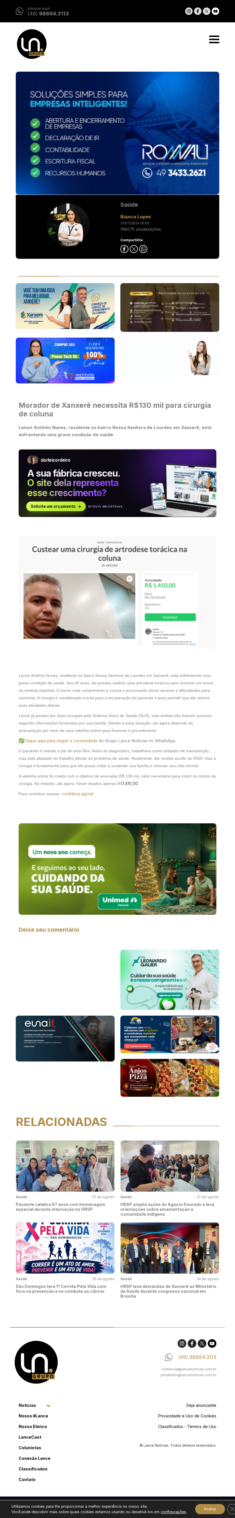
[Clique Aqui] (117, 133)
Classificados (33, 1468)
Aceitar (210, 1509)
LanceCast (30, 1437)
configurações (173, 1512)
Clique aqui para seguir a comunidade (61, 740)
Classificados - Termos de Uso (187, 1426)
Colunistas (30, 1447)
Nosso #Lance (33, 1415)
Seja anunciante (201, 1405)
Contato (27, 1479)
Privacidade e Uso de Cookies (187, 1415)
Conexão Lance (34, 1458)
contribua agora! (77, 793)
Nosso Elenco (33, 1426)
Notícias (27, 1405)
